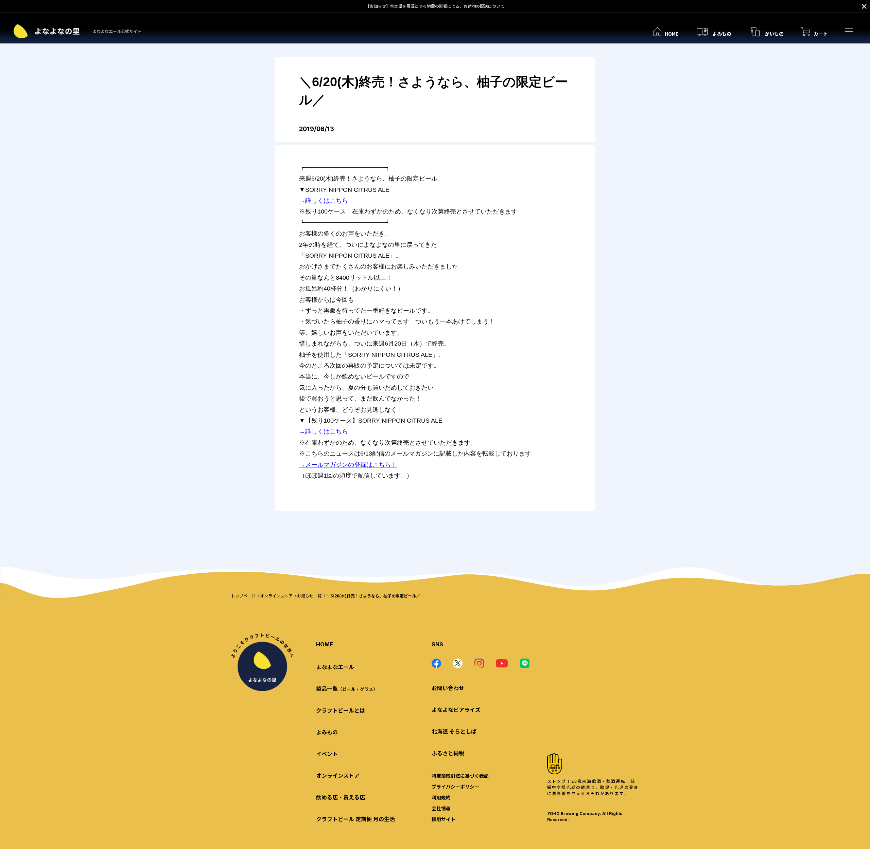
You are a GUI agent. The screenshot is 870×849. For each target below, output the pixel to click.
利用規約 (441, 797)
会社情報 (441, 808)
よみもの (327, 732)
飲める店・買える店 (340, 797)
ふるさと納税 (448, 753)
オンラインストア (276, 595)
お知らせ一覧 (309, 595)
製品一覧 (347, 688)
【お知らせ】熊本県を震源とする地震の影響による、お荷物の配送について (435, 6)
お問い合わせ (448, 688)
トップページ (243, 595)
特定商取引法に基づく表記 (460, 775)
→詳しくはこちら (323, 200)
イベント (327, 754)
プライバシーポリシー (455, 786)
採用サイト (443, 819)
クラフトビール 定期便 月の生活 (355, 819)
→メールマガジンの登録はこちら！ (348, 464)
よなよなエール (335, 667)
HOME (324, 644)
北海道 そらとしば (454, 731)
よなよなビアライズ (456, 709)
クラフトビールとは (340, 710)
